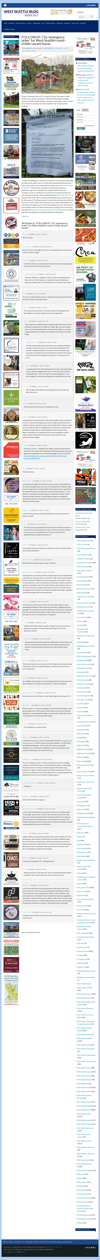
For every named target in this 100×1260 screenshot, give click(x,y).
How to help (81, 761)
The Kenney (81, 947)
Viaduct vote (81, 967)
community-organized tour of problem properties (51, 210)
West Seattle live (82, 1084)
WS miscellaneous (83, 1215)
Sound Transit (82, 906)
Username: (80, 114)
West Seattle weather (84, 1164)
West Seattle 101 (82, 984)
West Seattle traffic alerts (86, 1154)
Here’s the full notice (64, 195)
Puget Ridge (81, 856)
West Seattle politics (84, 1114)
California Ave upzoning (85, 597)
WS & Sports (81, 1190)
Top (23, 1252)
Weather (83, 23)
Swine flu (80, 943)
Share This (25, 216)
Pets (78, 841)
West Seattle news (29, 51)
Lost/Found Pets (50, 23)
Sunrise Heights (82, 933)
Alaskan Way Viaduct (84, 563)
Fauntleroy (81, 688)
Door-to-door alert (83, 664)
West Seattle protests (84, 1120)
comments (14, 1252)
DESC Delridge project (85, 656)
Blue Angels (81, 593)
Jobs (43, 23)
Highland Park (82, 749)
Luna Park (80, 802)
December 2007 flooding (85, 636)
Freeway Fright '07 (83, 696)
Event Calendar (20, 23)
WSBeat (80, 1223)
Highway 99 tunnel (83, 753)
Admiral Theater (83, 559)
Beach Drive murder (84, 589)
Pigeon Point (81, 844)
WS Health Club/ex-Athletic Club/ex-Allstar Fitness (85, 1208)
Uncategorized (82, 959)
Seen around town (83, 888)
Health (79, 738)
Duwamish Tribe (83, 668)
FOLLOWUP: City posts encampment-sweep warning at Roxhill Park (85, 68)
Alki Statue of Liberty (84, 571)
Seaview (80, 884)
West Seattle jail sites (84, 1076)
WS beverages (82, 1194)
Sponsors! (67, 23)
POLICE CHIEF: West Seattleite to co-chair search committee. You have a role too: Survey (86, 80)
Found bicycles (82, 692)
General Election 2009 (85, 722)
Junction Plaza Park (84, 772)
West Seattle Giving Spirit (86, 1049)
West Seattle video (83, 1160)
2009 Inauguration (83, 541)
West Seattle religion (84, 1124)
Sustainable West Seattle (85, 937)
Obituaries (60, 23)
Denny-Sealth (82, 653)
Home (5, 23)
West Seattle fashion (84, 1035)
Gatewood (80, 712)
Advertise (11, 23)
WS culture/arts (82, 1202)
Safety (66, 48)
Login (78, 110)
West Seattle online (84, 1092)
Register (85, 110)
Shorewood (81, 896)
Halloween (81, 734)
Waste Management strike (86, 971)
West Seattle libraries (84, 1080)
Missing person (82, 806)
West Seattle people (84, 1106)
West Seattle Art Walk (84, 988)
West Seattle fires (83, 1045)
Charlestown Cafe (83, 607)
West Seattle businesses (85, 1008)
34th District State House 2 (86, 549)
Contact (29, 23)
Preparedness (82, 852)
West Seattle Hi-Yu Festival (86, 1062)
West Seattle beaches (84, 994)
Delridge (59, 48)
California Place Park (84, 603)
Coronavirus (81, 618)
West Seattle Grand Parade (86, 1055)
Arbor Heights (82, 581)
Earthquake (81, 672)
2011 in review (82, 545)
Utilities (80, 963)
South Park (81, 910)
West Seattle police (83, 1110)
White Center (82, 1182)
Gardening (81, 704)
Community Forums (9, 29)
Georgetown (81, 730)
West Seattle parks (83, 1102)
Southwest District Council (86, 914)
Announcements (83, 577)
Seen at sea (81, 892)
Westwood (80, 1174)
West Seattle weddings (85, 1170)
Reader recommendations (86, 860)
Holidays (80, 757)
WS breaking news (83, 1198)
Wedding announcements (86, 977)
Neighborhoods (82, 813)
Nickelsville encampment (86, 817)
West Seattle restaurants (85, 1128)
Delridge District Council (86, 646)
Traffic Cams (75, 23)
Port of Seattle (82, 848)
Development (82, 660)
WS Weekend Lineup (84, 1219)
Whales (79, 1178)
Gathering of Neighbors (85, 716)
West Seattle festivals (84, 1038)
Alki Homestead (82, 567)
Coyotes (80, 621)
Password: (80, 119)
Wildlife (80, 1186)
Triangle (80, 955)
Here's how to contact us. (54, 1247)
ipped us (42, 96)
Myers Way (81, 809)
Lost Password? (89, 125)
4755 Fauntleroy (82, 555)
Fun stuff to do (82, 700)
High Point (81, 746)
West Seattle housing (84, 1072)
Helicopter (81, 742)
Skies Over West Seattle (85, 899)
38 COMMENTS (49, 48)
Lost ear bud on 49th (82, 522)
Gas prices (80, 708)
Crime (79, 625)
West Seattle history (84, 1068)
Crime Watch (36, 23)
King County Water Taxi (85, 782)
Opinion (80, 837)
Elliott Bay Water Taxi (84, 676)
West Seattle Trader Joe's (85, 1147)
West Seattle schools (84, 1141)
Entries (6, 1252)
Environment (82, 680)
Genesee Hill (81, 726)
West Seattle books (83, 998)
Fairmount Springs (83, 684)
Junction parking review (85, 765)
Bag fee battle (82, 585)
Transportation (82, 951)
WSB (25, 260)
